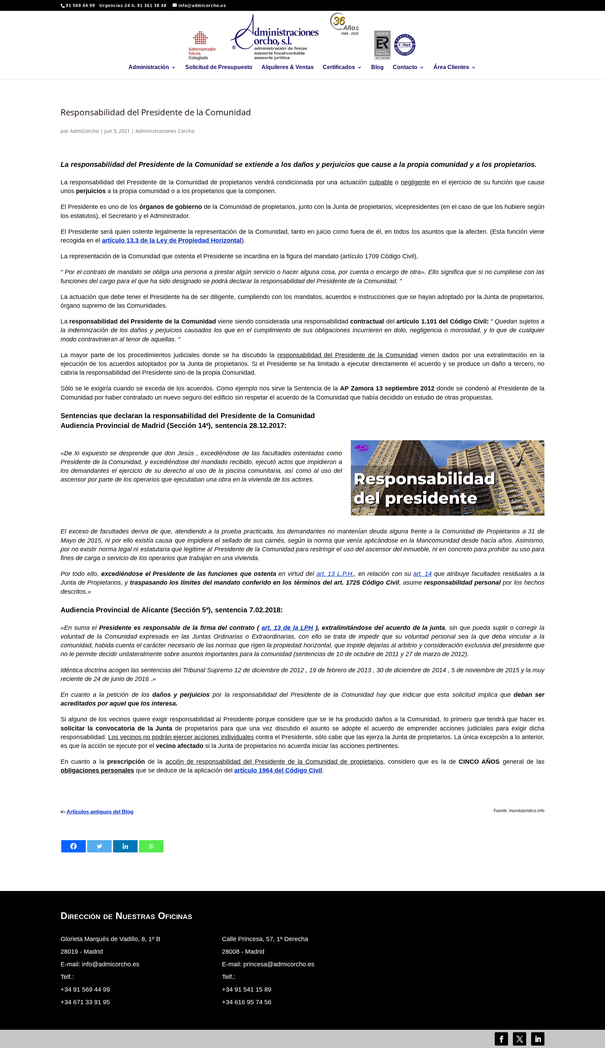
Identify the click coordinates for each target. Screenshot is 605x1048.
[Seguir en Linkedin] (537, 1039)
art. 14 (422, 573)
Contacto (405, 67)
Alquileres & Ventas (288, 67)
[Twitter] (99, 846)
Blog (377, 67)
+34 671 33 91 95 (85, 1002)
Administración (148, 67)
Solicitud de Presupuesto (218, 67)
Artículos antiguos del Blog (100, 812)
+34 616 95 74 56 (246, 1002)
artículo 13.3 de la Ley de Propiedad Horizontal (172, 240)
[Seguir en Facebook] (501, 1039)
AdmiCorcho (84, 131)
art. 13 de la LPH (287, 627)
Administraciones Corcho (164, 131)
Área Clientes (451, 67)
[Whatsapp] (151, 846)
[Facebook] (73, 846)
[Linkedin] (125, 846)
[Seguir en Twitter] (519, 1039)
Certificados (339, 67)
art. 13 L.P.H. (335, 573)
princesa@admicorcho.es (278, 964)
